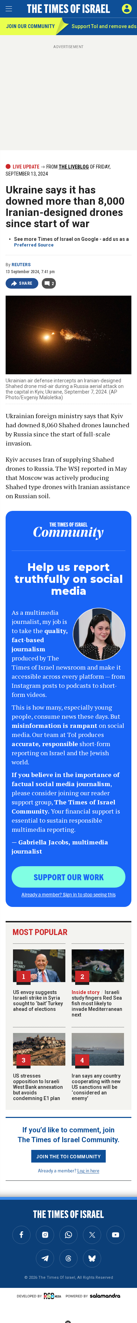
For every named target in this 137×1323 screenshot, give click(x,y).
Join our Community (30, 26)
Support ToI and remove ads (104, 26)
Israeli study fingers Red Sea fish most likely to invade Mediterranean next (97, 1003)
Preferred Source (34, 245)
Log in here (88, 1170)
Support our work (69, 876)
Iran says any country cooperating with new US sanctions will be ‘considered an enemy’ (96, 1087)
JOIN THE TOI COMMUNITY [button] (68, 1156)
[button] (127, 9)
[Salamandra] (105, 1296)
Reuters (21, 264)
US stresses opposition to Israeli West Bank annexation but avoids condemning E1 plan (38, 1087)
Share (26, 283)
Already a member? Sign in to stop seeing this (68, 894)
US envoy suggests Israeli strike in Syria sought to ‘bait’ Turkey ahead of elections (38, 1000)
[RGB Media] (54, 1296)
